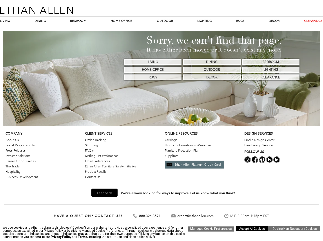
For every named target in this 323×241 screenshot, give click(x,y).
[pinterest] (262, 162)
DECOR (274, 21)
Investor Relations (17, 156)
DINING (40, 21)
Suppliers (171, 156)
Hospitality (12, 172)
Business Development (21, 177)
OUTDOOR (165, 21)
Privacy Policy (61, 237)
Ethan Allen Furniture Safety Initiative (110, 166)
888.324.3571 (150, 216)
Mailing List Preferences (101, 156)
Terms (82, 237)
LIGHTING (204, 21)
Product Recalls (95, 172)
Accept (252, 228)
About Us (12, 140)
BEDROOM (78, 21)
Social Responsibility (20, 145)
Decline (294, 228)
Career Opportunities (20, 161)
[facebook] (255, 162)
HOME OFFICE (121, 21)
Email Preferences (97, 161)
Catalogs (171, 140)
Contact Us (92, 177)
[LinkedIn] (276, 162)
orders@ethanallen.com (195, 216)
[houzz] (269, 162)
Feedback (104, 193)
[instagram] (247, 162)
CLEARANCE (313, 21)
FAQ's (89, 150)
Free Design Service (258, 145)
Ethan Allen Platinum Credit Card (197, 165)
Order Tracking (95, 140)
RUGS (240, 21)
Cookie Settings (211, 229)
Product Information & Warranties (188, 145)
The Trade (12, 166)
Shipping (91, 145)
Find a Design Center (259, 140)
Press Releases (15, 150)
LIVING (5, 21)
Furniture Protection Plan (182, 150)
